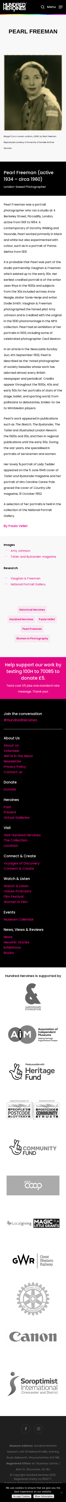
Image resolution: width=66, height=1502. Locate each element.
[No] (61, 1492)
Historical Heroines (32, 610)
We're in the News (18, 756)
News (8, 937)
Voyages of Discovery (22, 863)
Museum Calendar (19, 919)
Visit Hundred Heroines (22, 835)
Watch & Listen (16, 886)
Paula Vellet (47, 619)
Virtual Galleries (17, 817)
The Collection (15, 840)
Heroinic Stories (16, 942)
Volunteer (12, 750)
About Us (11, 745)
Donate (10, 789)
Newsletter (12, 761)
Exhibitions (12, 947)
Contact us (13, 772)
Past (7, 807)
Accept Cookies (21, 1496)
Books (9, 952)
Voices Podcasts (17, 891)
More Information (44, 1496)
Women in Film (15, 902)
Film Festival (13, 896)
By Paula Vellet (16, 526)
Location (11, 845)
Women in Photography (32, 638)
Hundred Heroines (21, 619)
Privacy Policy (15, 766)
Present (10, 812)
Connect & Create (19, 868)
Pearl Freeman (32, 629)
